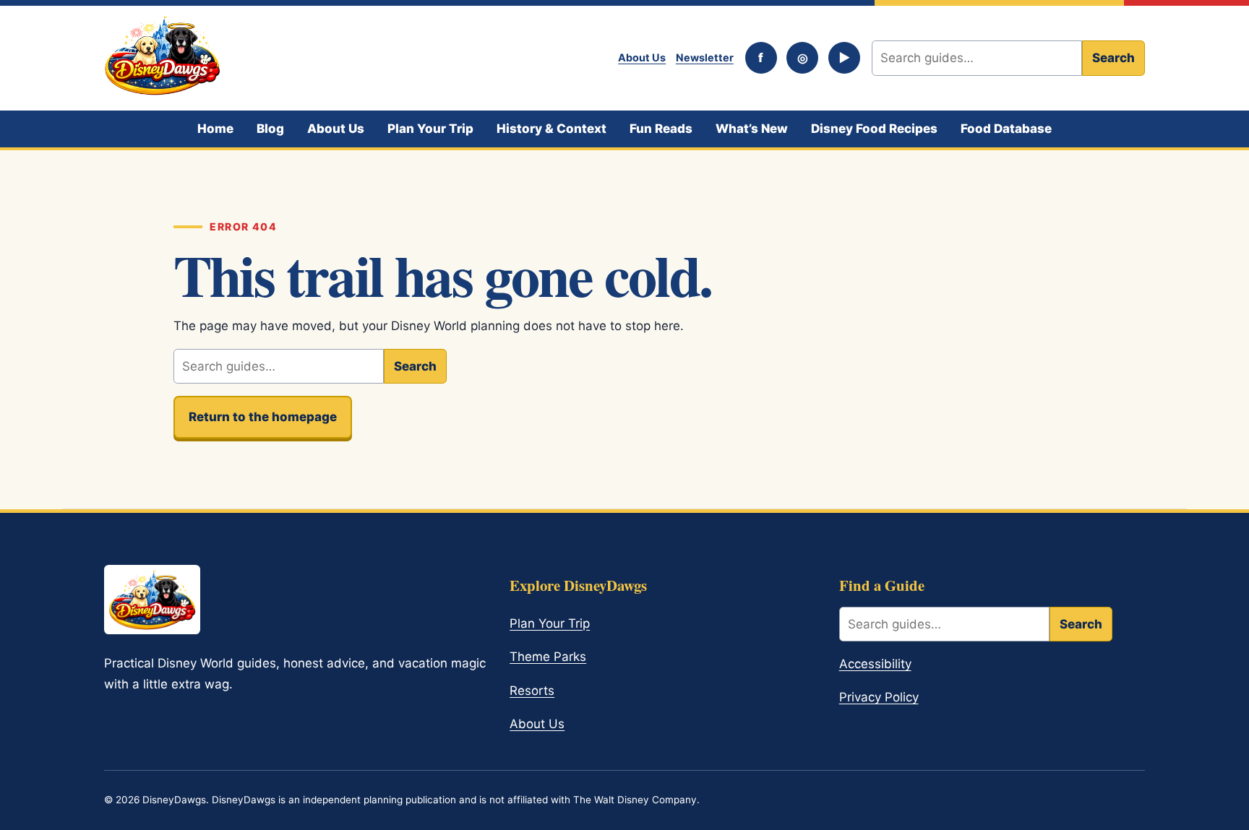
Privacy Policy (879, 697)
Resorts (532, 690)
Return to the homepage (263, 417)
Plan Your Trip (430, 128)
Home (215, 128)
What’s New (752, 128)
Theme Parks (548, 656)
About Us (642, 57)
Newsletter (705, 57)
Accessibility (875, 664)
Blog (270, 128)
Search (1113, 58)
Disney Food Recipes (874, 128)
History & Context (551, 128)
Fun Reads (661, 128)
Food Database (1006, 128)
